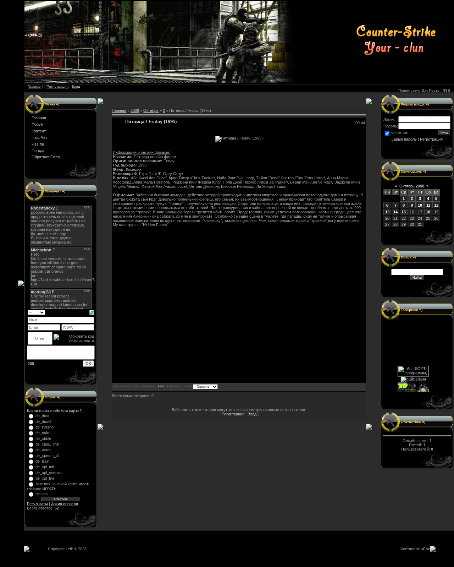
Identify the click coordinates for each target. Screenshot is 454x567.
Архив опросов (64, 504)
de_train (42, 461)
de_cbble (43, 438)
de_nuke (42, 433)
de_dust (42, 416)
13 (387, 212)
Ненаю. (42, 494)
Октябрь (151, 110)
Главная (34, 86)
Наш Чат (39, 137)
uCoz (425, 549)
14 (395, 212)
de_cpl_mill (44, 467)
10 (420, 205)
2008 (135, 110)
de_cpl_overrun (48, 472)
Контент (39, 131)
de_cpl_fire (44, 478)
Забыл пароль (404, 139)
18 (428, 212)
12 (436, 205)
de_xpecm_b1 (47, 455)
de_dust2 (43, 421)
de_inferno (44, 427)
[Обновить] (91, 312)
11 (428, 205)
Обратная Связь (46, 157)
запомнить (400, 133)
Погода (38, 150)
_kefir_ (161, 386)
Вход (76, 86)
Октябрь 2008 (411, 186)
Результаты (37, 504)
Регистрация (57, 86)
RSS (446, 90)
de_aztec (43, 450)
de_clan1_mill (47, 444)
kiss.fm (38, 144)
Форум (38, 124)
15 (404, 212)
